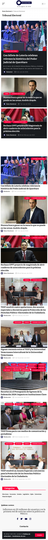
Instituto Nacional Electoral (15, 367)
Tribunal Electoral (11, 51)
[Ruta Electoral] (24, 3)
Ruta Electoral (11, 104)
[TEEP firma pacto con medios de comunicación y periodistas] (24, 416)
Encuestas (13, 494)
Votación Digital (6, 496)
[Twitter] (21, 519)
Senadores (25, 370)
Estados (41, 364)
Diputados (22, 364)
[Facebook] (17, 519)
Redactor (9, 72)
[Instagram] (30, 519)
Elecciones (32, 364)
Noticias (7, 370)
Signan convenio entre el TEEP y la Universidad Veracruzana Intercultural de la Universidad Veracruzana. (23, 352)
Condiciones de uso (18, 536)
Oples (32, 494)
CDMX (6, 93)
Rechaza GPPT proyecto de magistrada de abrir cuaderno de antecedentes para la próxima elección (22, 128)
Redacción (7, 315)
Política (7, 121)
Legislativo (31, 367)
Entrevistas (38, 494)
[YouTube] (26, 519)
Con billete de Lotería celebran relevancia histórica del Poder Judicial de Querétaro (20, 59)
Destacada (18, 322)
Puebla (27, 279)
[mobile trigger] (4, 4)
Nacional (41, 367)
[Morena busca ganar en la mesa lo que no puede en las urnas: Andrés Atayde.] (24, 210)
